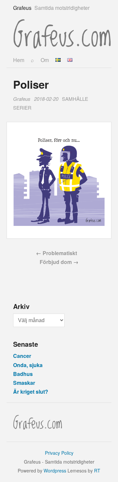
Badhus (23, 374)
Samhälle (75, 98)
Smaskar (24, 382)
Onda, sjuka (28, 365)
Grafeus (21, 98)
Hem (18, 60)
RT (97, 470)
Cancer (22, 356)
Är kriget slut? (30, 391)
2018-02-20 (46, 98)
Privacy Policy (59, 452)
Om (45, 60)
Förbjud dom (56, 262)
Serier (22, 107)
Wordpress (55, 470)
